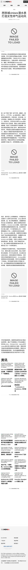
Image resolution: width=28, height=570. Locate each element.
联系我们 (16, 543)
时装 (11, 5)
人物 (26, 5)
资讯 (4, 360)
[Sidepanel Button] (1, 1)
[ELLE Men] (7, 1)
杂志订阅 (26, 1)
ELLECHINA (4, 537)
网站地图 (16, 537)
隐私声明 (3, 543)
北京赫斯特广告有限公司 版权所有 (8, 560)
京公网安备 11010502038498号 (11, 562)
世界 (4, 5)
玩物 (19, 5)
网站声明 (16, 540)
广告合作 (3, 540)
